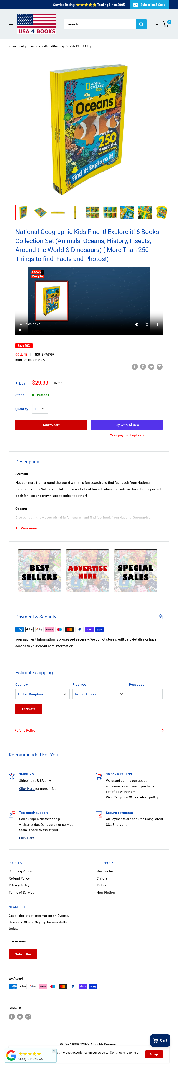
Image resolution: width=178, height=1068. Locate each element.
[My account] (157, 24)
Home (13, 46)
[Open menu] (11, 24)
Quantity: (22, 409)
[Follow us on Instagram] (28, 1016)
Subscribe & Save (152, 5)
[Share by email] (160, 366)
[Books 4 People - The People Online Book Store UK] (11, 1060)
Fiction (102, 885)
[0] (165, 24)
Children (103, 878)
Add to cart (51, 425)
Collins (21, 354)
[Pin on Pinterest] (143, 366)
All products (29, 46)
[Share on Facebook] (135, 366)
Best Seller (105, 871)
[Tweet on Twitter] (151, 366)
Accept (154, 1054)
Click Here (27, 788)
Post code (137, 684)
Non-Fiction (106, 892)
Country (21, 684)
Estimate (29, 709)
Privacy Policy (19, 885)
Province (79, 684)
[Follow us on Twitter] (20, 1016)
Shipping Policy (20, 871)
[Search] (141, 24)
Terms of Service (21, 892)
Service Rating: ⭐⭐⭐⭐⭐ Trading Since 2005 (89, 5)
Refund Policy (24, 730)
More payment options (127, 435)
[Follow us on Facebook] (12, 1016)
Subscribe (23, 954)
